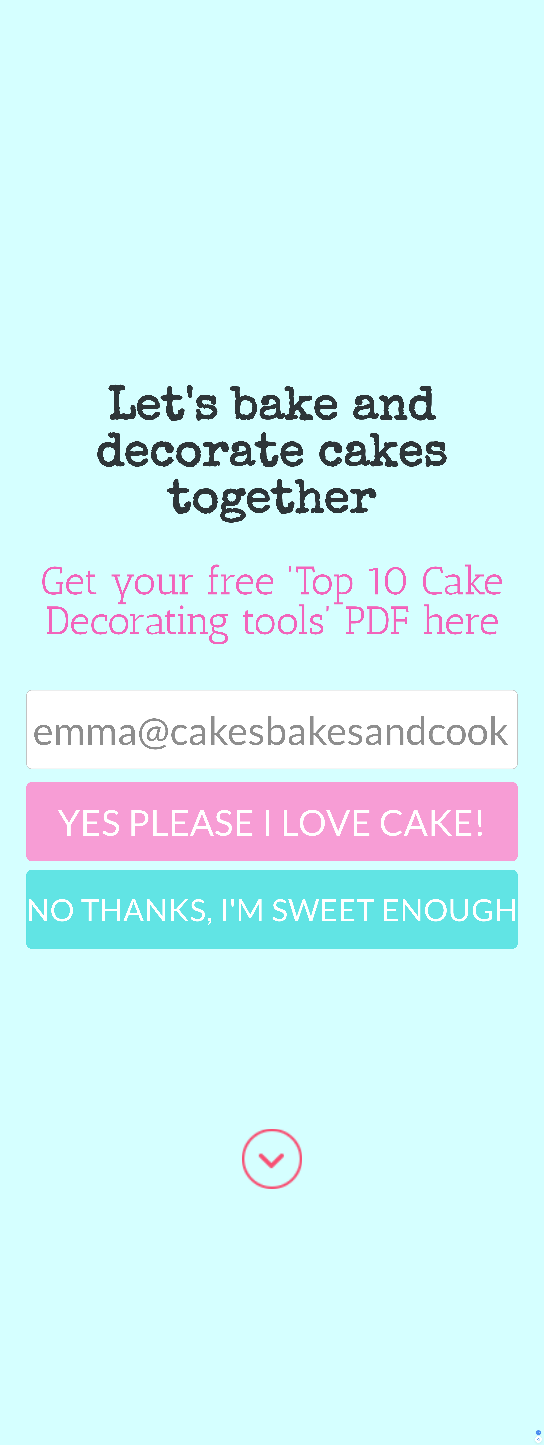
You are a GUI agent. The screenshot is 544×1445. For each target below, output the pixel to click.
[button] (272, 455)
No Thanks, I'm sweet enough (272, 909)
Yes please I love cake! (272, 821)
